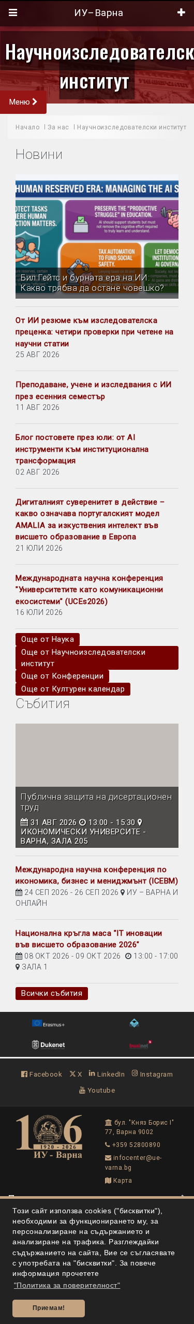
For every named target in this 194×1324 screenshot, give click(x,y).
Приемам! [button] (49, 1308)
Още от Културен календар (73, 689)
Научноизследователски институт (131, 127)
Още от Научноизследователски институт (83, 658)
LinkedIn (110, 1074)
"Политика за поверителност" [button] (67, 1285)
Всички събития (51, 993)
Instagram (155, 1074)
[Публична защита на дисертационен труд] (97, 786)
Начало (27, 127)
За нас (58, 127)
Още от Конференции (62, 676)
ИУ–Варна (97, 13)
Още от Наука (47, 639)
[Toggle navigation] (13, 13)
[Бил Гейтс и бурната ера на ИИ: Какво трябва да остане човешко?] (97, 236)
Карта (121, 1180)
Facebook (45, 1074)
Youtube (100, 1090)
